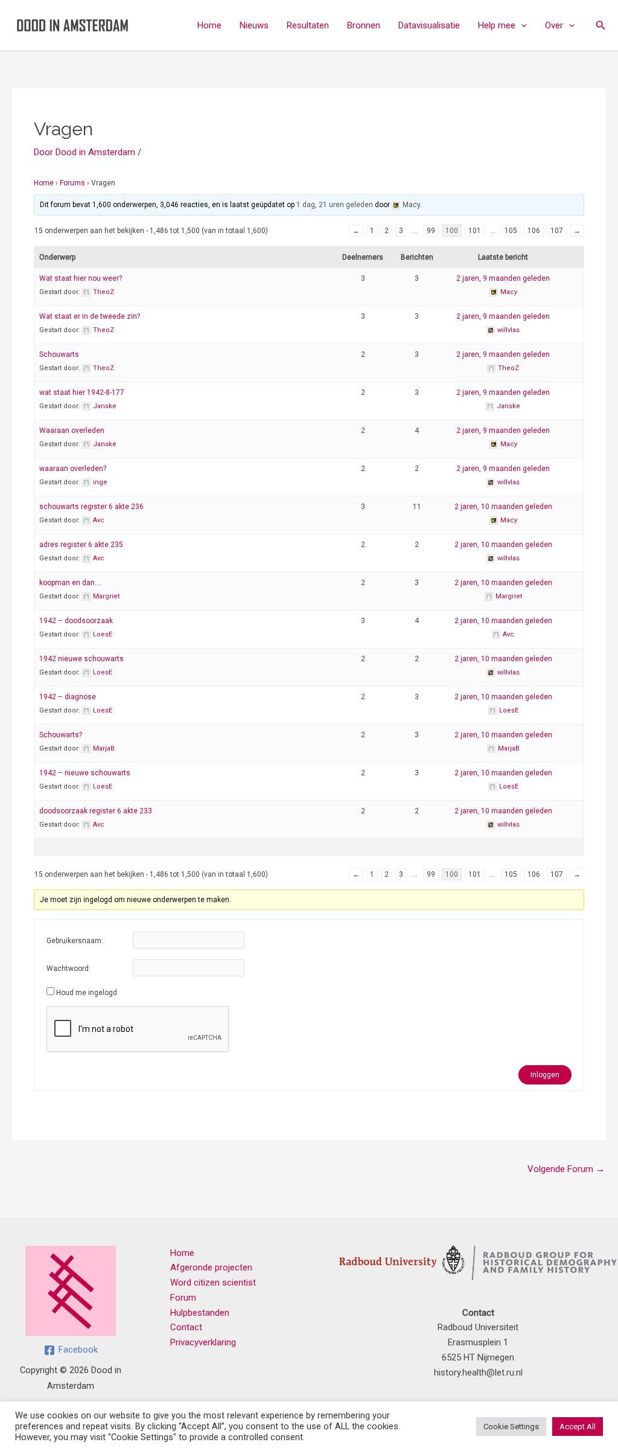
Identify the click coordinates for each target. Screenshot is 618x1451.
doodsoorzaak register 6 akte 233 (95, 811)
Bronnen (363, 25)
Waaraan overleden (71, 430)
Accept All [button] (577, 1426)
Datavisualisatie (429, 25)
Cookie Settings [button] (511, 1426)
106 (533, 230)
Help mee (496, 25)
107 (556, 230)
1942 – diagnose (67, 697)
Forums (72, 183)
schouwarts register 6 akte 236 (91, 506)
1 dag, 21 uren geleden (334, 204)
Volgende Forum (566, 1169)
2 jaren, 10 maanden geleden (503, 506)
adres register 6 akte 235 (81, 544)
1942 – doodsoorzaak (76, 621)
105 (511, 230)
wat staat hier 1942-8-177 (81, 392)
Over (554, 25)
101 (474, 230)
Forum (183, 1297)
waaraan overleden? (72, 468)
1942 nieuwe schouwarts (81, 659)
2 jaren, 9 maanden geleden (503, 278)
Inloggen (544, 1075)
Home (209, 25)
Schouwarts (59, 354)
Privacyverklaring (203, 1342)
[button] (521, 25)
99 (431, 230)
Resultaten (308, 25)
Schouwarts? (60, 735)
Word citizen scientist (213, 1282)
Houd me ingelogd (86, 992)
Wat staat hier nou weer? (80, 278)
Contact (186, 1327)
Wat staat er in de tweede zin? (89, 316)
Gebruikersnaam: (74, 941)
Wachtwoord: (68, 968)
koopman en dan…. (70, 582)
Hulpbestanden (199, 1312)
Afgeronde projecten (211, 1267)
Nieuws (254, 25)
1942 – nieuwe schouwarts (84, 773)
